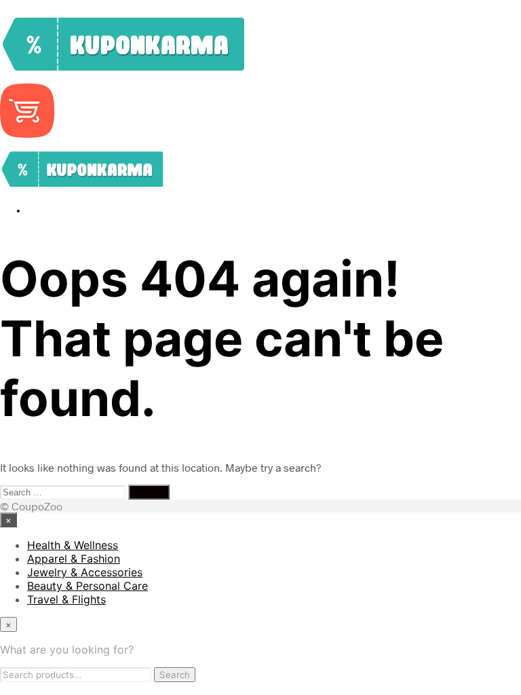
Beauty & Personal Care (87, 586)
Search (174, 674)
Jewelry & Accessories (84, 572)
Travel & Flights (66, 599)
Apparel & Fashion (73, 558)
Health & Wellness (72, 545)
